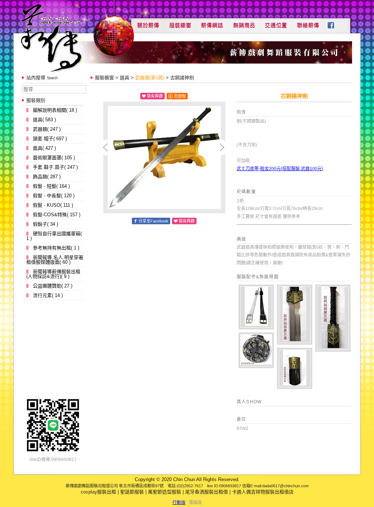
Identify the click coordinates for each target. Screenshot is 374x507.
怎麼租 (180, 96)
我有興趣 (155, 96)
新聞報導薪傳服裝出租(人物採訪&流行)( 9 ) (53, 274)
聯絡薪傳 (308, 22)
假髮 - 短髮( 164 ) (51, 186)
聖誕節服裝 (132, 492)
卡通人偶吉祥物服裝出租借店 (263, 492)
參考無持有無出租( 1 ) (56, 247)
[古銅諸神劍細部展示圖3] (333, 318)
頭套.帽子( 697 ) (50, 138)
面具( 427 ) (44, 148)
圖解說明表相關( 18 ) (55, 110)
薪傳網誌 (212, 22)
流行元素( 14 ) (48, 295)
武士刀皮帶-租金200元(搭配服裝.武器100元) (280, 168)
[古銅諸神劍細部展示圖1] (294, 368)
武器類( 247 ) (47, 129)
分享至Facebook (153, 221)
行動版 (179, 502)
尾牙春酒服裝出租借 (206, 492)
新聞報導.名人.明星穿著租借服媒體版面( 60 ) (54, 259)
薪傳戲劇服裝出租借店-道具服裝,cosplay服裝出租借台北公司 (65, 38)
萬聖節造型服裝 (164, 492)
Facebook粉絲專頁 (334, 22)
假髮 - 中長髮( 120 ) (54, 195)
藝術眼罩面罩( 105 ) (54, 157)
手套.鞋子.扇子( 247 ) (55, 167)
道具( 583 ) (44, 119)
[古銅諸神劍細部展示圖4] (294, 314)
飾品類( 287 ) (47, 176)
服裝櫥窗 (180, 22)
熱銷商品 (244, 22)
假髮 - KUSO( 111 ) (53, 205)
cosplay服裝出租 (98, 492)
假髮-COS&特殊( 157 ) (56, 214)
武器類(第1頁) (149, 77)
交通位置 (276, 22)
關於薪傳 (147, 22)
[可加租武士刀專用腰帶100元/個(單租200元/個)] (256, 307)
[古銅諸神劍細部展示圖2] (256, 350)
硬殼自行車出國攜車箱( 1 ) (54, 236)
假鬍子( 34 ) (45, 224)
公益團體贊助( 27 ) (52, 285)
